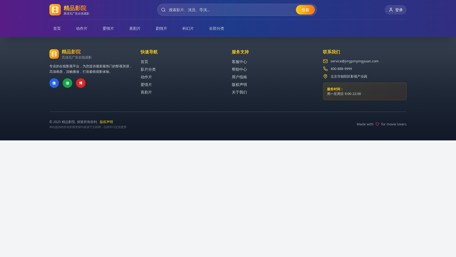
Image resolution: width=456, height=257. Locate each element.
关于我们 (239, 92)
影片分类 (148, 69)
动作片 (81, 28)
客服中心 (239, 61)
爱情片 (108, 28)
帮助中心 (239, 69)
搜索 (305, 9)
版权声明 (239, 84)
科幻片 (188, 28)
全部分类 (216, 28)
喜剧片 (135, 28)
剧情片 (161, 28)
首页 (57, 28)
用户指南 (239, 76)
